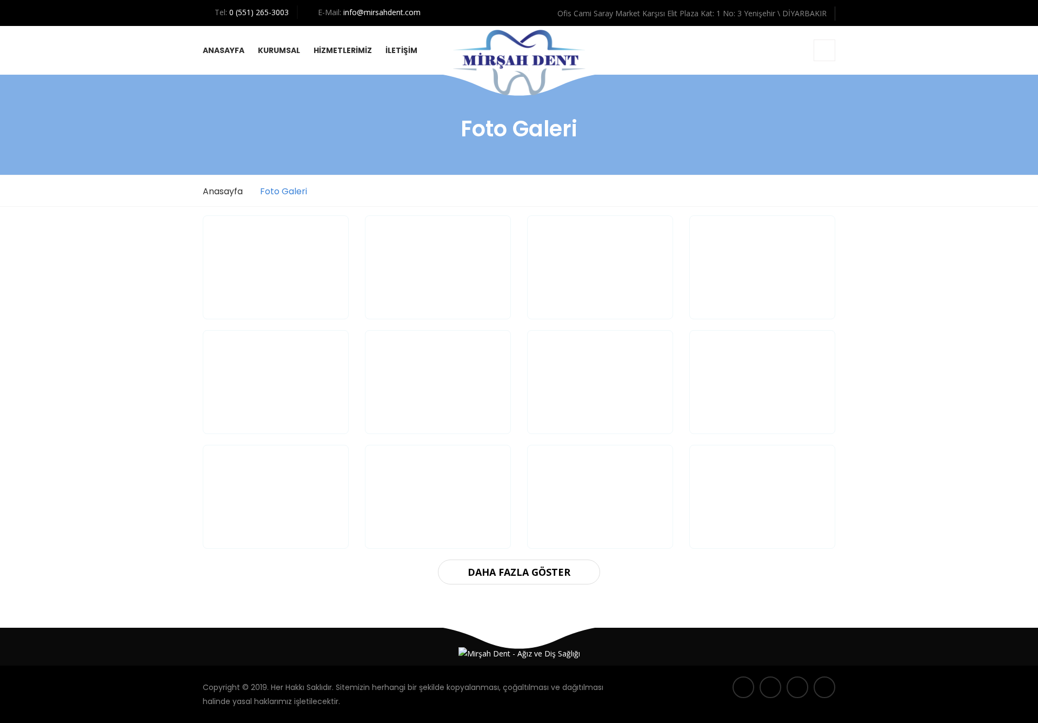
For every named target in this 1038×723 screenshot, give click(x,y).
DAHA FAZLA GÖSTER (519, 572)
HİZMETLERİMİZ (343, 50)
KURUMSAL (279, 50)
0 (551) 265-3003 (259, 12)
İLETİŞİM (401, 50)
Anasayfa (223, 191)
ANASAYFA (223, 50)
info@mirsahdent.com (382, 12)
